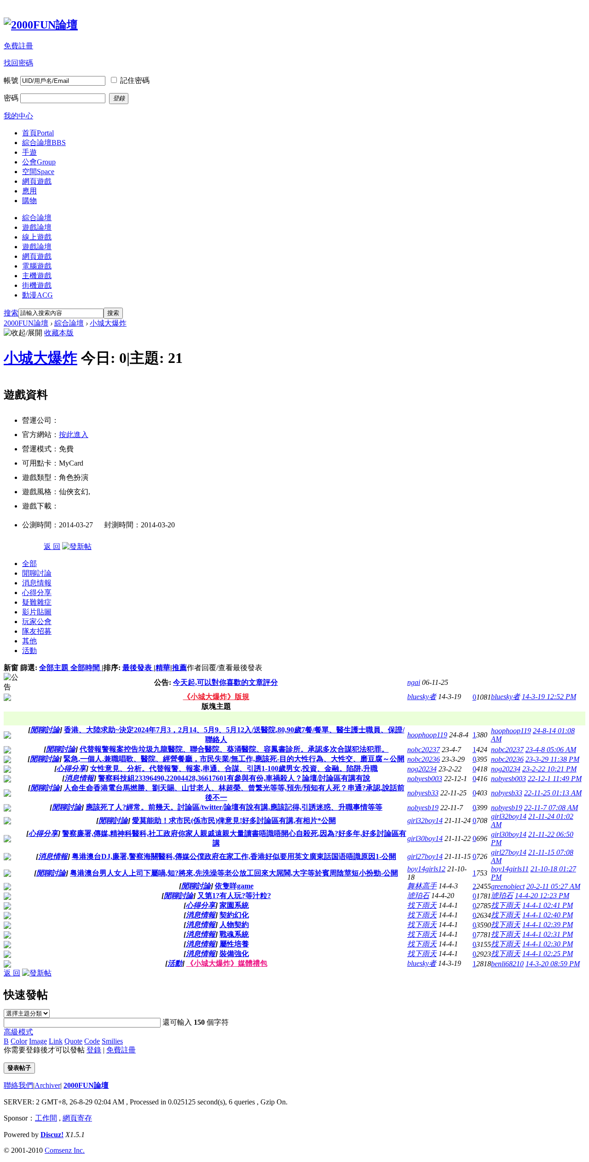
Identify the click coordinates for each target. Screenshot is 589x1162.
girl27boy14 (425, 856)
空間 (38, 171)
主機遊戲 (37, 276)
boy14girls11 (510, 869)
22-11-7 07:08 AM (551, 808)
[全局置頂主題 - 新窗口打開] (7, 698)
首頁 (38, 133)
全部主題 (54, 668)
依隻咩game (234, 886)
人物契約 (234, 924)
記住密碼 (135, 80)
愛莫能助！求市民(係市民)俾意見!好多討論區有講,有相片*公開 (234, 820)
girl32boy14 (425, 820)
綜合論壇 (44, 142)
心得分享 (37, 592)
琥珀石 (418, 895)
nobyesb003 (424, 778)
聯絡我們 (18, 1085)
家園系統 (234, 905)
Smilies (112, 1041)
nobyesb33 (423, 793)
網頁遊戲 (37, 181)
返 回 (52, 546)
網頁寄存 (77, 1118)
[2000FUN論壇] (41, 25)
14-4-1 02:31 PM (547, 934)
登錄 (94, 1050)
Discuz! (52, 1135)
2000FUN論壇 (26, 323)
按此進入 (73, 434)
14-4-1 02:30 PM (547, 944)
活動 (29, 650)
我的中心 (18, 116)
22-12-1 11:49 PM (555, 778)
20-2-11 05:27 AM (553, 886)
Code (92, 1041)
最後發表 (138, 668)
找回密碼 (18, 63)
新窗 (11, 668)
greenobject (508, 886)
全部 (29, 563)
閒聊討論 (37, 573)
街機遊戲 (37, 285)
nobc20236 (423, 759)
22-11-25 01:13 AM (553, 793)
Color (19, 1041)
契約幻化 (234, 915)
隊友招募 (37, 631)
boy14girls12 (426, 869)
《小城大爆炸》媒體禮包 (226, 963)
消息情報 (37, 583)
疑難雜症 (37, 602)
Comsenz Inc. (65, 1150)
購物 (29, 200)
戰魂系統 (234, 934)
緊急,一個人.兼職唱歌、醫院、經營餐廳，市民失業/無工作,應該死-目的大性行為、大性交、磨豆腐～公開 (234, 759)
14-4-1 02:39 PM (547, 924)
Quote (73, 1041)
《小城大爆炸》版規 (216, 697)
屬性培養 (234, 944)
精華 (163, 668)
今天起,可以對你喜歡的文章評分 (225, 682)
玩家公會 (37, 621)
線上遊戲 (37, 237)
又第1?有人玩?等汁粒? (234, 895)
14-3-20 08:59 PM (552, 964)
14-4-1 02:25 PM (547, 954)
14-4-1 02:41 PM (547, 905)
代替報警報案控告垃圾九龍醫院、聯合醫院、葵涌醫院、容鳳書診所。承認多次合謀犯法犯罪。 (234, 749)
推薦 (179, 668)
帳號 (11, 80)
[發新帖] (77, 546)
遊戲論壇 (37, 227)
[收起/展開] (23, 333)
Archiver (47, 1085)
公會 (39, 162)
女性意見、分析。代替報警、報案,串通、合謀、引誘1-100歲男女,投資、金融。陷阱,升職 (234, 768)
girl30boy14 (425, 838)
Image (38, 1041)
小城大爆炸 (108, 323)
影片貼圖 (37, 612)
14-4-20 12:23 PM (542, 895)
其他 (29, 641)
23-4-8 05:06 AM (550, 749)
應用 (29, 191)
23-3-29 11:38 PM (552, 759)
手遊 (29, 152)
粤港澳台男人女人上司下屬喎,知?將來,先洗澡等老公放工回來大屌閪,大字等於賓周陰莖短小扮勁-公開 (234, 873)
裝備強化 (234, 954)
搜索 (11, 313)
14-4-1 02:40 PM (547, 915)
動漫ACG (37, 295)
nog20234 (422, 769)
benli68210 (507, 964)
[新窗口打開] (7, 736)
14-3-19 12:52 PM (549, 697)
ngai (413, 682)
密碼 (11, 98)
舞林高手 (422, 886)
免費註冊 (18, 46)
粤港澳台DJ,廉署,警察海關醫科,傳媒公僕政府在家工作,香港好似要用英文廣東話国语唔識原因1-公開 (234, 856)
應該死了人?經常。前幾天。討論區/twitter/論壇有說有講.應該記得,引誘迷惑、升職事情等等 (234, 807)
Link (56, 1041)
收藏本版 (59, 333)
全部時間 (86, 668)
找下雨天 (422, 905)
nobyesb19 (423, 808)
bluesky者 (421, 697)
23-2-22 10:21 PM (549, 769)
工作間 (46, 1118)
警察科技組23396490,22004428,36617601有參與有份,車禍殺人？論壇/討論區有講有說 (234, 778)
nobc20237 (423, 749)
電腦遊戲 (37, 266)
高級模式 (18, 1032)
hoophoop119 (427, 735)
